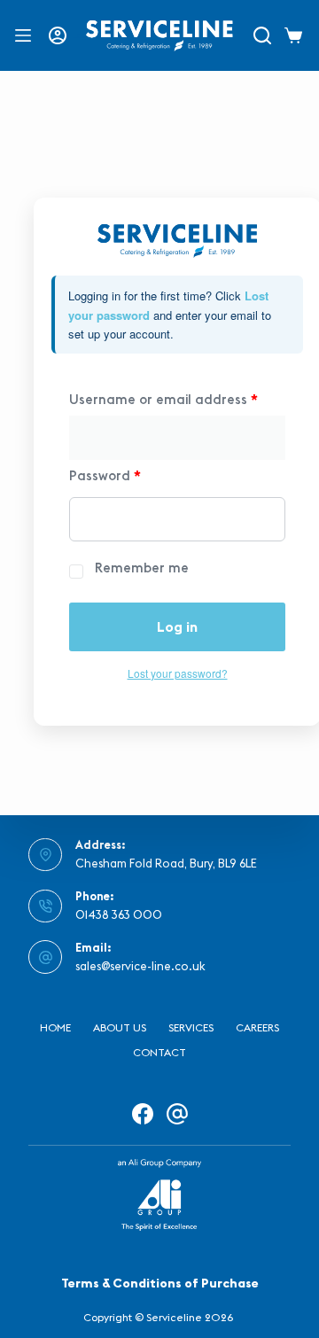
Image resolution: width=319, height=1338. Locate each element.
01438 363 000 (118, 914)
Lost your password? (178, 673)
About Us (119, 1027)
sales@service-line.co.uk (140, 966)
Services (191, 1027)
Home (55, 1027)
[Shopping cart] (296, 35)
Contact (159, 1052)
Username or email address (163, 399)
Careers (257, 1027)
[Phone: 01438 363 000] (45, 906)
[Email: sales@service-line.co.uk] (45, 957)
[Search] (262, 35)
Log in (177, 626)
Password (105, 475)
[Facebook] (142, 1113)
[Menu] (23, 35)
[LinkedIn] (177, 1113)
